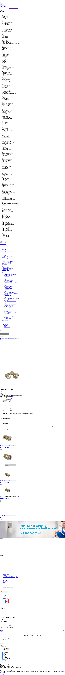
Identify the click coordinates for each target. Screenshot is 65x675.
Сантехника (6, 324)
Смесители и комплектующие (10, 309)
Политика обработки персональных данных (10, 576)
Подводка (6, 300)
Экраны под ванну (8, 318)
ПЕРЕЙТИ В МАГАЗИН (13, 8)
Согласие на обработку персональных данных (10, 577)
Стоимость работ (7, 327)
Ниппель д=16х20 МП (4, 447)
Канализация (7, 285)
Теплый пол (7, 313)
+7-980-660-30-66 (4, 2)
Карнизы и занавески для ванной (10, 286)
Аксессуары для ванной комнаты (10, 274)
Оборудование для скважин (9, 296)
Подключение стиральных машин (10, 301)
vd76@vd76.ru (6, 589)
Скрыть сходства (6, 648)
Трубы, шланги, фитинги (7, 338)
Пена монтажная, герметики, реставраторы (12, 298)
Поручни (6, 303)
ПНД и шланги (7, 299)
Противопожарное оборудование (10, 304)
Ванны (6, 278)
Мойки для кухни (8, 295)
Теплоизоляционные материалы (10, 312)
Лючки (6, 291)
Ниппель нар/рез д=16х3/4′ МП (6, 466)
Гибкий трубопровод (8, 281)
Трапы (6, 314)
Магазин (4, 573)
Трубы (5, 326)
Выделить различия (6, 649)
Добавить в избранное (7, 395)
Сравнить (2, 395)
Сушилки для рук (8, 311)
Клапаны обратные (8, 287)
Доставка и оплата (6, 574)
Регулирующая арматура (9, 305)
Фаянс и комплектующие (9, 315)
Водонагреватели (8, 279)
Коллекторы (7, 289)
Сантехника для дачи (8, 307)
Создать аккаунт (3, 337)
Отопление (6, 323)
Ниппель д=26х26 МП (4, 482)
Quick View (2, 445)
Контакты (4, 575)
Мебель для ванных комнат (9, 292)
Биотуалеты (7, 276)
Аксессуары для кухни (9, 275)
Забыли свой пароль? (3, 335)
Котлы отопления (8, 290)
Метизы (6, 294)
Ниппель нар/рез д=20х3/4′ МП (6, 517)
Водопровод (6, 322)
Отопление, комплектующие (9, 297)
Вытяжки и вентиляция (9, 280)
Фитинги (6, 317)
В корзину (2, 394)
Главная (1, 338)
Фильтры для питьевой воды (9, 316)
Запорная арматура (8, 283)
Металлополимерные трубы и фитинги (11, 293)
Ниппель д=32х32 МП (4, 498)
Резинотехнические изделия (9, 306)
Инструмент (7, 284)
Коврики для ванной (8, 288)
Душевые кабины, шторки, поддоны (11, 282)
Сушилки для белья (8, 310)
